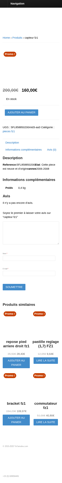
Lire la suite (45, 360)
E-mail (5, 269)
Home (6, 37)
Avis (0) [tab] (51, 149)
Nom (5, 253)
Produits (17, 37)
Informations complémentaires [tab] (23, 149)
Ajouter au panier (21, 112)
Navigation (17, 3)
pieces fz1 (9, 131)
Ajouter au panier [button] (16, 362)
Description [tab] (12, 142)
